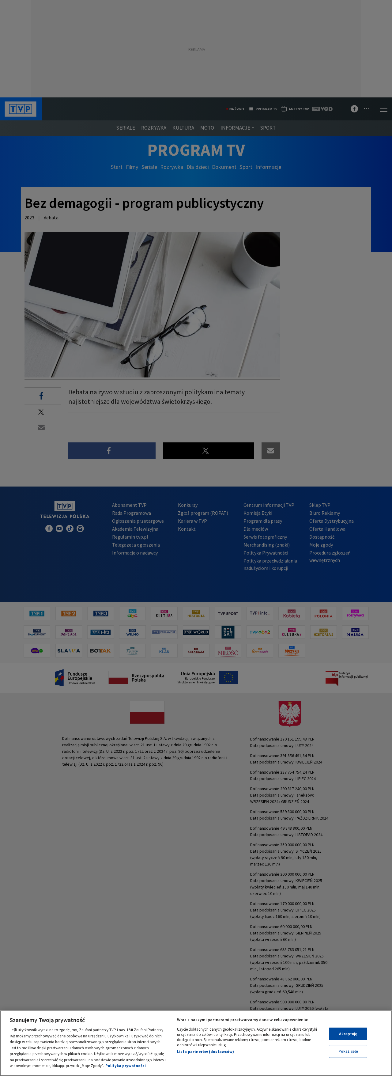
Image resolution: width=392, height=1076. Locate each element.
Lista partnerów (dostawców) (205, 1051)
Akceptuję (348, 1033)
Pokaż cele (348, 1051)
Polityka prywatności (125, 1065)
